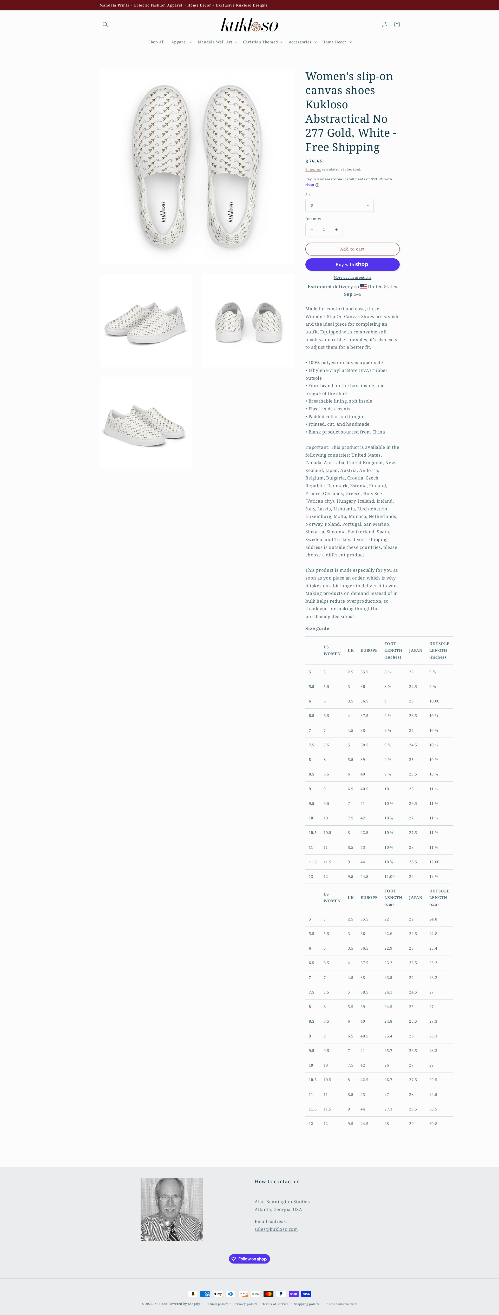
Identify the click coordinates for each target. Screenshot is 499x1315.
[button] (105, 24)
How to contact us (277, 1181)
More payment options (353, 277)
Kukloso (160, 1304)
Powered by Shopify (184, 1304)
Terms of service (275, 1304)
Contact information (341, 1304)
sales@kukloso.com (276, 1229)
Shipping (313, 169)
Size (308, 194)
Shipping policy (306, 1304)
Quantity (313, 218)
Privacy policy (245, 1304)
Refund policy (217, 1304)
